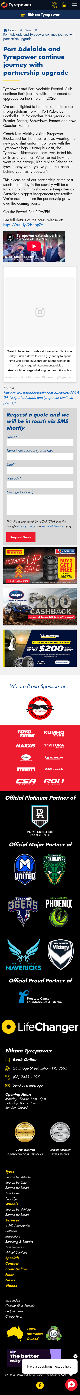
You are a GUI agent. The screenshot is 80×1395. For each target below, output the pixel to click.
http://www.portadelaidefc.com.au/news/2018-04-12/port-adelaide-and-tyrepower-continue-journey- (41, 397)
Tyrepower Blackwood (42, 377)
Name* (11, 437)
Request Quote (20, 537)
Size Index (12, 1300)
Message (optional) (19, 492)
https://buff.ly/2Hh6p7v (23, 224)
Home (11, 30)
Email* (11, 464)
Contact (11, 1263)
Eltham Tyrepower (43, 14)
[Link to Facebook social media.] (40, 1385)
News (10, 1280)
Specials (12, 1258)
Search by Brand (17, 1188)
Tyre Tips (11, 1198)
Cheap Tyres (13, 1316)
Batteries (11, 1231)
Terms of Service (52, 526)
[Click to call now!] (54, 5)
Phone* (29, 451)
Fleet (9, 1274)
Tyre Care (12, 1193)
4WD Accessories (17, 1226)
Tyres (9, 1171)
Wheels (11, 1204)
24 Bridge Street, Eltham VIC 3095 (40, 1068)
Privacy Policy (26, 526)
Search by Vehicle (17, 1177)
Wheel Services (16, 1252)
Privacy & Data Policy (29, 1375)
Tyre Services (14, 1247)
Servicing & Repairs (19, 1242)
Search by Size (15, 1182)
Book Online (16, 1269)
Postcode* (13, 478)
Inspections (12, 1236)
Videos (11, 1285)
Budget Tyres (14, 1311)
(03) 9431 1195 (26, 1077)
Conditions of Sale (55, 1375)
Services (12, 1220)
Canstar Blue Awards (19, 1306)
